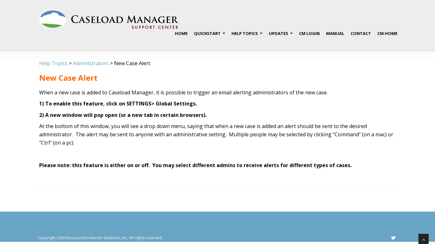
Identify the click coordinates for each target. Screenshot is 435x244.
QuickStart (209, 35)
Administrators (91, 63)
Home (181, 33)
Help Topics (247, 35)
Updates (281, 35)
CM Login (309, 33)
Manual (335, 33)
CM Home (387, 33)
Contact (361, 33)
